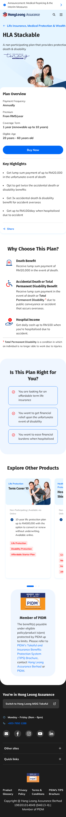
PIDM (20, 670)
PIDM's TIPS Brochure (56, 792)
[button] (30, 586)
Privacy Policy (22, 792)
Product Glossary (8, 792)
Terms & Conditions (38, 792)
